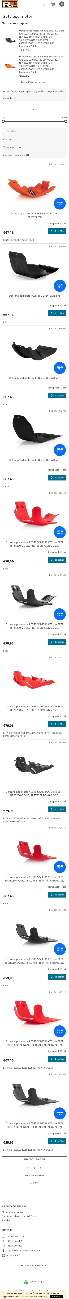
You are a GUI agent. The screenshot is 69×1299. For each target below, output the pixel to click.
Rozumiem (56, 1296)
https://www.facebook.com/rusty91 (23, 1250)
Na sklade (14, 131)
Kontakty (6, 1220)
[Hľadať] (45, 4)
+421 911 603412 (14, 1241)
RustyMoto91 (27, 1265)
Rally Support (41, 1265)
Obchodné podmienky (12, 1212)
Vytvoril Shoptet (37, 1281)
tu (47, 1296)
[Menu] (62, 4)
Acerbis (14, 147)
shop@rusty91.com (15, 1236)
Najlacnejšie (25, 91)
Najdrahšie (39, 91)
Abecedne (8, 98)
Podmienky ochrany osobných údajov (19, 1216)
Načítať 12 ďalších (34, 1159)
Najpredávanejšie (55, 91)
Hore (36, 1183)
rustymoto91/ (13, 1255)
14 (41, 1168)
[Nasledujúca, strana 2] (34, 1168)
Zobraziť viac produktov (33, 82)
